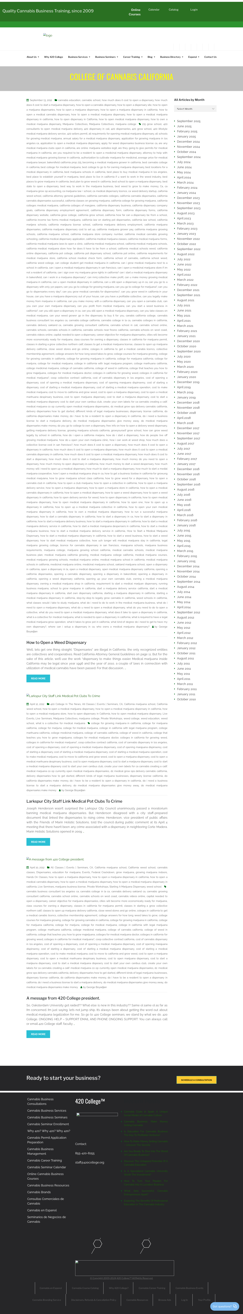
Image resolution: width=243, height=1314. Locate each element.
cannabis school (91, 100)
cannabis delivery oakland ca (43, 325)
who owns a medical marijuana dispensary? (122, 626)
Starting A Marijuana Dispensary (127, 886)
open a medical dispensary (85, 569)
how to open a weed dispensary (123, 492)
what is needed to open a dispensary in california (102, 617)
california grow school (91, 215)
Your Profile (204, 1299)
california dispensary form (106, 210)
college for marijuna (50, 728)
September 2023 (189, 208)
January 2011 (186, 694)
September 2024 (189, 157)
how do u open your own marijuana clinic (83, 440)
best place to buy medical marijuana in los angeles (137, 172)
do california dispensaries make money (83, 977)
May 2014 (183, 602)
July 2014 (183, 592)
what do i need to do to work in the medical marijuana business (117, 602)
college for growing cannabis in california (85, 920)
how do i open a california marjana (83, 435)
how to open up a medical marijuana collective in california (91, 507)
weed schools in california (152, 598)
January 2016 (186, 525)
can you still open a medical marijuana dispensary (110, 310)
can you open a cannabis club (144, 301)
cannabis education (69, 100)
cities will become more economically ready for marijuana (133, 901)
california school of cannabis (121, 258)
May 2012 (183, 627)
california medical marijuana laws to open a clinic (54, 243)
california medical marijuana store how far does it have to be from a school (71, 248)
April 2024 (184, 177)
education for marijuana (66, 872)
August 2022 (186, 254)
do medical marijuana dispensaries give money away (106, 420)
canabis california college (141, 315)
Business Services (78, 56)
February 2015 (187, 556)
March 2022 (185, 279)
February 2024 (187, 187)
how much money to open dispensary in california (69, 463)
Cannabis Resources (137, 1299)
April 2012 (184, 632)
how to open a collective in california (115, 483)
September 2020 (189, 351)
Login (194, 9)
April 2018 (184, 418)
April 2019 (184, 387)
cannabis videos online (39, 334)
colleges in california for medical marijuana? (51, 742)
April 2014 (184, 607)
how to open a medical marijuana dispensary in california (128, 708)
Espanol (192, 56)
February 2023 (187, 228)
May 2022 (184, 269)
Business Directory (170, 56)
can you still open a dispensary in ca (60, 310)
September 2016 (188, 484)
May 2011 (183, 673)
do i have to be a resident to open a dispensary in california (105, 416)
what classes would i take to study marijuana (52, 602)
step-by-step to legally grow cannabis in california (106, 598)
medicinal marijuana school (98, 564)
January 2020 (186, 377)
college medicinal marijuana (42, 368)
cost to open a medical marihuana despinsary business (73, 958)
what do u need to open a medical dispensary (98, 607)
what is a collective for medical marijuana (50, 617)
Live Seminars (44, 718)
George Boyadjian (75, 790)
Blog (150, 56)
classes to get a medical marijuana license (108, 344)
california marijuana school (53, 234)
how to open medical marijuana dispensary (124, 119)
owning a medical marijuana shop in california (67, 583)
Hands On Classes (36, 877)
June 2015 (184, 535)
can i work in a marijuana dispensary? (64, 277)
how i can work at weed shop (127, 440)
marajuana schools (132, 545)
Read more (38, 678)
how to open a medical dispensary (84, 492)
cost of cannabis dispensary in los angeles (118, 377)
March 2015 (185, 551)
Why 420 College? (118, 1288)
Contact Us (210, 56)
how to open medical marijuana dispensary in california (86, 502)
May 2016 (183, 505)
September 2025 (189, 121)
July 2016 (183, 494)
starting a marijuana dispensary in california (129, 593)
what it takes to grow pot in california (88, 621)
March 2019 (185, 392)
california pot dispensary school (92, 253)
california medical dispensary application (62, 239)
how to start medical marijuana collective (65, 540)
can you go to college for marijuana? (136, 286)
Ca (161, 186)
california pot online (123, 253)
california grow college (63, 215)
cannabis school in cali (124, 325)
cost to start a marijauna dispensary (128, 396)
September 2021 (188, 295)
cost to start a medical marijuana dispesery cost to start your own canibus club (99, 963)
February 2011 (187, 689)
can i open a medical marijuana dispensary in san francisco (82, 267)
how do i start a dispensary (122, 435)
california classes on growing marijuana (87, 200)
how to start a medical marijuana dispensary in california (73, 535)
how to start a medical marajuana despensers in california (106, 526)
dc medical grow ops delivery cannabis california (139, 406)
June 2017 (184, 453)
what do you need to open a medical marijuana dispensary (73, 612)
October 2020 (186, 346)
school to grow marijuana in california (72, 588)
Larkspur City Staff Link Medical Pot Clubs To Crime (74, 801)
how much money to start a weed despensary (127, 463)
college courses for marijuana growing (136, 353)
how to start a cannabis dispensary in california (67, 516)
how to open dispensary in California (75, 119)
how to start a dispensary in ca (115, 516)
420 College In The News (65, 704)
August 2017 (185, 443)
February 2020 (187, 372)
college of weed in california (111, 368)
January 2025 (186, 136)
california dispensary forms (139, 210)
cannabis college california (84, 320)
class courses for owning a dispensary (96, 339)
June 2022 (184, 264)
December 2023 (188, 198)
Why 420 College (53, 56)
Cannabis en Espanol (42, 1210)
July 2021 (183, 305)
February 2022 (187, 285)
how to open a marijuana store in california (114, 487)
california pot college (60, 253)
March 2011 (185, 684)
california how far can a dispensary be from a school (136, 215)
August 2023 (186, 213)
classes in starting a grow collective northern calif (54, 344)
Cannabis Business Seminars (47, 1117)
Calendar (154, 9)
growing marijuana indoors (151, 872)
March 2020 (185, 366)
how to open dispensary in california (121, 497)
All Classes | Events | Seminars (100, 704)
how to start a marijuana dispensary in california (114, 521)
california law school (144, 219)
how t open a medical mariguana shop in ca (78, 473)
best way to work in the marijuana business (86, 186)
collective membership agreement (77, 915)
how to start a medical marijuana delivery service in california (88, 530)
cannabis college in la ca (115, 320)
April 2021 (184, 320)
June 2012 (184, 622)
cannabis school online (153, 325)
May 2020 (184, 361)
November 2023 (188, 203)
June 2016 (184, 499)
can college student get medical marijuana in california (87, 262)
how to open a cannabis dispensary (96, 104)
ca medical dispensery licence (110, 191)
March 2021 (185, 325)
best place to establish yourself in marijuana (52, 176)
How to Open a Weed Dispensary (56, 642)
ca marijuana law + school (76, 191)
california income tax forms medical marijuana (53, 219)
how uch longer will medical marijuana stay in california (126, 540)
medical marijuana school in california (122, 559)
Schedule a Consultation (196, 1080)
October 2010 (186, 699)
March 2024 (185, 182)
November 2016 (188, 474)
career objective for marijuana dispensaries (121, 334)
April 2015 (184, 545)
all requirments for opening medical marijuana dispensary (121, 133)
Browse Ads (164, 1299)
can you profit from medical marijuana (101, 306)
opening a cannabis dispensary (72, 574)
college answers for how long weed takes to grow (84, 353)
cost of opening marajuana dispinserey (122, 382)
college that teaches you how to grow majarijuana (66, 934)
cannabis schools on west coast (148, 329)
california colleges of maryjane (77, 205)
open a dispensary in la (54, 569)
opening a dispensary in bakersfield (114, 574)
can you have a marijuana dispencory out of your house (67, 296)
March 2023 (185, 223)
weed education (150, 718)
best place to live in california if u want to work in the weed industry (120, 176)
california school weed (153, 258)
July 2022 (183, 259)
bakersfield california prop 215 (64, 162)
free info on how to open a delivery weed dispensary (136, 425)
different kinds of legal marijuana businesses (102, 411)
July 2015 (183, 530)
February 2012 (187, 643)
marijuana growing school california (88, 550)
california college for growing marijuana (133, 200)
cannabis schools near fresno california (105, 329)
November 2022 (188, 238)
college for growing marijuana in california (91, 358)
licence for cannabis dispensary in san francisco (89, 545)
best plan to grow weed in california (90, 181)
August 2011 (185, 658)
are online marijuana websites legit (97, 148)
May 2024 (184, 172)
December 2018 (188, 402)
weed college (132, 718)
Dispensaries (43, 872)
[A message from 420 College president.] (55, 859)
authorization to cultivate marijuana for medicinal (109, 157)
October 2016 (186, 479)
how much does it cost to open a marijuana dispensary (85, 449)
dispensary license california (146, 411)
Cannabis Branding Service (46, 1299)
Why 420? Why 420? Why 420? (48, 1131)
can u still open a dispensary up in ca (126, 282)
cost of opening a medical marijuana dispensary (69, 382)
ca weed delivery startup (142, 191)
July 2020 (184, 356)
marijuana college (125, 124)
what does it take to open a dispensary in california (137, 612)
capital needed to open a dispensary (74, 334)
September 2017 (188, 438)
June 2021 (184, 310)
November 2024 (188, 146)
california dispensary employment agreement (62, 210)
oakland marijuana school (130, 564)
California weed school (141, 867)
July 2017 (183, 448)
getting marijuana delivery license (46, 430)
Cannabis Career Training (44, 1160)
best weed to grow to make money (136, 186)
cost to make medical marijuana (69, 953)
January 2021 (186, 336)
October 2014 (186, 576)
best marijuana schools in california (84, 172)
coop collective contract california (71, 377)
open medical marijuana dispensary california (128, 569)
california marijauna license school (69, 224)
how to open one (132, 502)
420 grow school (142, 128)
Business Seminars (105, 56)
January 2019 (186, 397)
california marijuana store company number (97, 234)
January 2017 (186, 464)
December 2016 (188, 469)
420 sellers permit (77, 133)
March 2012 (185, 638)
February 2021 (187, 331)
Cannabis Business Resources (48, 1185)
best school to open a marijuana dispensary (136, 181)
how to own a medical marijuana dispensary (95, 511)
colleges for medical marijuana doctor (69, 373)
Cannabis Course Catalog (85, 1288)
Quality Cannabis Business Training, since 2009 (48, 10)
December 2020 (188, 341)
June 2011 (184, 668)
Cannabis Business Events (189, 1288)
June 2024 (184, 167)
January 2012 (186, 648)
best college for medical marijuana (61, 167)
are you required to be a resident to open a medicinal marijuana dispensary (97, 152)
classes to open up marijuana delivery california (70, 910)
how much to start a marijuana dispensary (110, 468)
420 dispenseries (120, 128)
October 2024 (186, 152)
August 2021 (185, 300)
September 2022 (189, 249)
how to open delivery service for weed (76, 497)
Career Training (131, 56)
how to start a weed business (124, 535)
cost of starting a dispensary (58, 948)
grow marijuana (125, 872)
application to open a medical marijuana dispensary (70, 143)
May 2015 (183, 540)
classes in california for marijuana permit (143, 339)
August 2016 (185, 489)
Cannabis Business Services (46, 1110)
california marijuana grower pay (115, 229)
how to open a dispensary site (134, 104)
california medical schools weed (137, 248)
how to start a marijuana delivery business (62, 521)
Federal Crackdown (103, 872)
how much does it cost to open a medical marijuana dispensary (100, 454)
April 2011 (183, 679)
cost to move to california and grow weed (73, 392)
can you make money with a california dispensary (96, 301)
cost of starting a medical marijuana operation (123, 387)
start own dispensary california (85, 593)
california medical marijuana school (104, 243)
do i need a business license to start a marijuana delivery (70, 982)
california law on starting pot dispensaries (106, 219)
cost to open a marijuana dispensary (119, 392)
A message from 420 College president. (63, 998)
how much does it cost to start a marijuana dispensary (81, 459)
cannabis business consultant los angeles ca (52, 891)
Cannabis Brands (39, 1192)
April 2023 (184, 218)
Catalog (174, 9)
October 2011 (186, 653)
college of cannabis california (77, 368)
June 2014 (184, 597)
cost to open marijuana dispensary (84, 396)
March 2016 (185, 515)
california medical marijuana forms (147, 239)
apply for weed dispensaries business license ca (129, 143)
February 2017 (187, 459)
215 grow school (152, 124)
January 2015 (186, 561)
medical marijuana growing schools (47, 559)
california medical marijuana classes (106, 239)
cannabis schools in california (64, 329)
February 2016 (187, 520)
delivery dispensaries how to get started (50, 411)
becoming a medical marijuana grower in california (111, 162)
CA (121, 704)
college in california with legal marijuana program (103, 363)
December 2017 (188, 428)
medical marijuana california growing (66, 554)
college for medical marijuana (55, 363)
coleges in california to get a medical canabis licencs (122, 349)
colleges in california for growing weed (115, 373)
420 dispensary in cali (96, 128)
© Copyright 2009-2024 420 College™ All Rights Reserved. (121, 1278)
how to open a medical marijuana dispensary (98, 114)
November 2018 (188, 407)
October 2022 (186, 244)
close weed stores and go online (69, 349)
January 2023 (186, 233)
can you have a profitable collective (120, 296)
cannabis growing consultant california (85, 325)
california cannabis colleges (103, 195)
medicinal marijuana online (65, 564)
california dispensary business (114, 205)
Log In (184, 1299)
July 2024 (183, 162)
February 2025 (187, 131)
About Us (32, 56)
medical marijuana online (84, 559)
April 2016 (184, 510)
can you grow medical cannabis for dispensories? (91, 291)
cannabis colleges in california (149, 320)
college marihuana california (150, 363)
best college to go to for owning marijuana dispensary (113, 167)
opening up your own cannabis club (108, 578)
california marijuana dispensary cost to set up (68, 229)
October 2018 (186, 412)
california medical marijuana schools (146, 243)
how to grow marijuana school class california (76, 478)
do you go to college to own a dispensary (81, 425)
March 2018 (185, 423)
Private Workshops (111, 718)
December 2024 (188, 141)
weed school (154, 886)
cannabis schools (36, 329)
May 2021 (183, 315)
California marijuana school (139, 704)
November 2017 (188, 433)
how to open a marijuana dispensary (77, 109)
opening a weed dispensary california (61, 578)
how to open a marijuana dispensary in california (129, 109)
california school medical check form (79, 258)
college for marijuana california (135, 358)
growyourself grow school (126, 430)
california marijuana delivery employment (117, 224)
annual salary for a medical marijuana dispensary (91, 138)
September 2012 (188, 612)
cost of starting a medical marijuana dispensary (67, 387)
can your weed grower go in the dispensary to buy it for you (87, 315)
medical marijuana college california (111, 554)
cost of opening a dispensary (43, 747)
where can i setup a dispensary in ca (71, 626)
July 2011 (183, 663)
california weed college (40, 262)
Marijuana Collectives (75, 124)
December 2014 (188, 566)
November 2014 (188, 571)
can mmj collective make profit (105, 277)
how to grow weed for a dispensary (126, 478)
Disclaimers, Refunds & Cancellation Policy (93, 1299)
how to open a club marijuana (75, 483)
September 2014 (188, 581)
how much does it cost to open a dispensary (128, 100)
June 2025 (184, 126)
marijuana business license (70, 886)
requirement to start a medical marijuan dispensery (126, 583)
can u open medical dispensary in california (78, 282)
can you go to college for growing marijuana (89, 286)
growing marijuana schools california (88, 430)
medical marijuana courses (151, 554)
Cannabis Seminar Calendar (46, 1167)
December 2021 (188, 290)
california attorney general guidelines (64, 195)
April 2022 (184, 274)
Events (86, 872)
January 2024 (186, 192)
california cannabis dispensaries (138, 195)
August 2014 (185, 586)
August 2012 (185, 617)
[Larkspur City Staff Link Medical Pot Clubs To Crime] (63, 696)
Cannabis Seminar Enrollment (48, 1124)
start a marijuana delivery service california (122, 588)
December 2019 (188, 382)
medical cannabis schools (127, 550)
